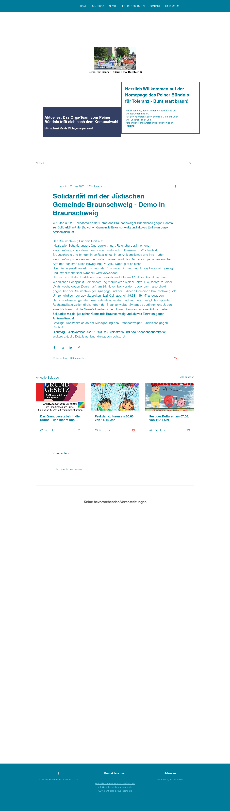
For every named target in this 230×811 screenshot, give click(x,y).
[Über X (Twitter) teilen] (62, 347)
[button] (189, 163)
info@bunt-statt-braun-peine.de (115, 787)
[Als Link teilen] (79, 347)
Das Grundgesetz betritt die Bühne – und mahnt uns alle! (60, 418)
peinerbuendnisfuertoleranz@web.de (115, 783)
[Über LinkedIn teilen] (70, 347)
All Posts (40, 162)
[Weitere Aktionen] (175, 186)
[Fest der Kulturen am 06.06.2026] (115, 397)
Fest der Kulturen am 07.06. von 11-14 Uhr (169, 418)
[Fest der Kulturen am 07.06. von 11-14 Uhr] (169, 397)
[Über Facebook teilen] (54, 347)
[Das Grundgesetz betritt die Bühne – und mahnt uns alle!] (60, 397)
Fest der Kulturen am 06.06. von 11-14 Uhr (114, 418)
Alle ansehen (187, 376)
